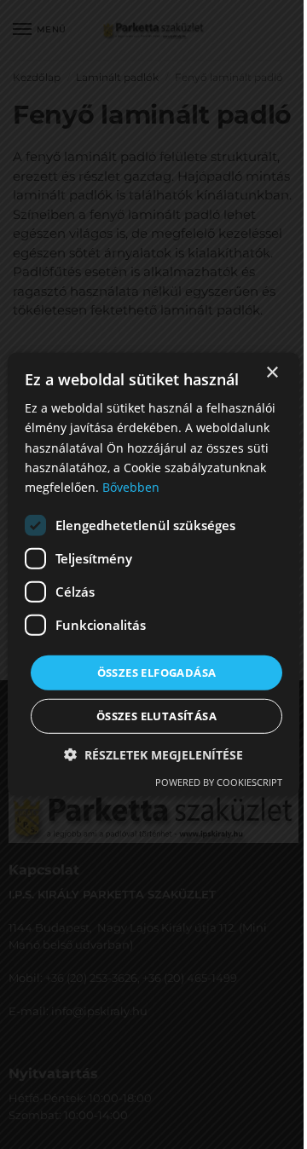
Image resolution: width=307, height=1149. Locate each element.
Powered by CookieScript (218, 782)
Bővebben (130, 487)
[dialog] (153, 574)
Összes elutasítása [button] (156, 716)
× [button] (271, 373)
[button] (153, 755)
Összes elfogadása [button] (157, 672)
